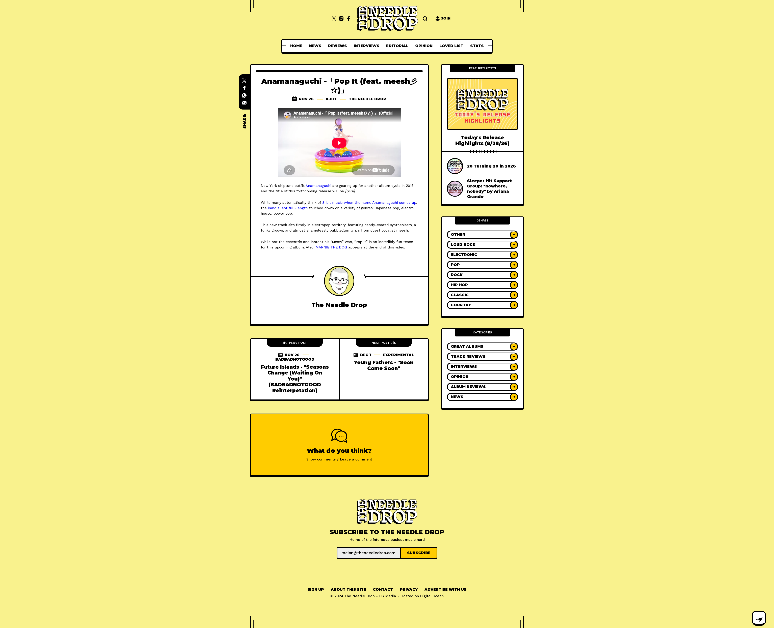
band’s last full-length (288, 208)
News (315, 46)
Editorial (397, 46)
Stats (477, 46)
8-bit (331, 99)
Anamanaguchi (318, 185)
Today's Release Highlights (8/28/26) (482, 140)
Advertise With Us (445, 589)
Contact (383, 589)
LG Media (387, 596)
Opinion (424, 46)
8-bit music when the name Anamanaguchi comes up (369, 202)
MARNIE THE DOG (331, 247)
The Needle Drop (367, 99)
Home (296, 46)
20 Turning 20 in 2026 (491, 166)
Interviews (366, 46)
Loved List (451, 46)
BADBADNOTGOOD (294, 359)
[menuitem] (296, 46)
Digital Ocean (432, 596)
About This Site (348, 589)
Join (445, 18)
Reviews (337, 46)
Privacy (409, 589)
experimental (398, 355)
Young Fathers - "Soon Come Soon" (384, 365)
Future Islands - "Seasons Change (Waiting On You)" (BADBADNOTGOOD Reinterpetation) (295, 378)
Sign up (316, 589)
